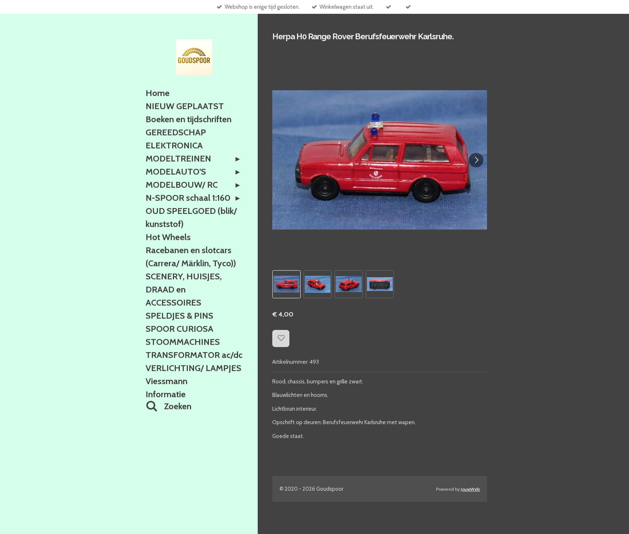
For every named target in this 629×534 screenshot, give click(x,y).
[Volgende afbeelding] (476, 160)
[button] (286, 284)
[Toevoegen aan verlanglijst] (280, 338)
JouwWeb (470, 489)
